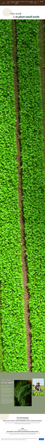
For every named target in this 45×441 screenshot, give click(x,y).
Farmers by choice (8, 2)
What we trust (36, 2)
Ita (40, 1)
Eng (42, 1)
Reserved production (32, 2)
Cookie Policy (24, 439)
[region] (22, 439)
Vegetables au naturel (13, 2)
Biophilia (27, 1)
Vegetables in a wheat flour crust (17, 2)
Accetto (41, 439)
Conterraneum (22, 1)
